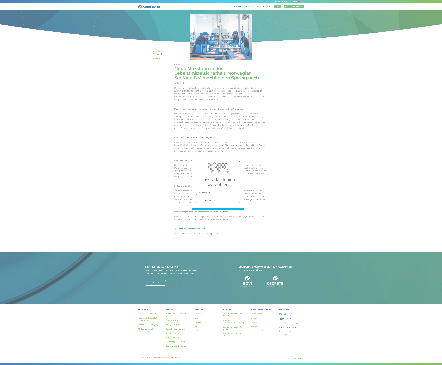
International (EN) (205, 200)
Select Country (204, 192)
